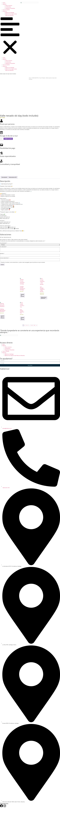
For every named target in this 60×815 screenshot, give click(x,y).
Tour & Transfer (6, 9)
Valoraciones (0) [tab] (13, 177)
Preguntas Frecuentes (10, 8)
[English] (0, 0)
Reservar (5, 11)
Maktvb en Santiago (9, 12)
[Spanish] (3, 0)
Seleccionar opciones (43, 298)
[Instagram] (4, 805)
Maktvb (4, 4)
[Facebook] (1, 805)
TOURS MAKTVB (35, 77)
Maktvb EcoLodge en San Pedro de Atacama (15, 355)
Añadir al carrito (8, 138)
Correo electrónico (4, 257)
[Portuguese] (1, 0)
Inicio (4, 2)
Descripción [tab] (4, 177)
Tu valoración (3, 246)
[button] (10, 36)
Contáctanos (8, 6)
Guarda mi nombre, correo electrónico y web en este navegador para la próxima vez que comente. (23, 262)
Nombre (2, 253)
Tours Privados (42, 77)
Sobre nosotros (8, 5)
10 (34, 325)
